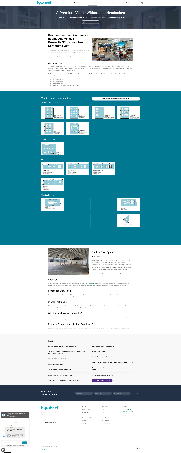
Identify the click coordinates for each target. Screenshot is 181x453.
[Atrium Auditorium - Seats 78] (78, 168)
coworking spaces (111, 294)
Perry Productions (53, 448)
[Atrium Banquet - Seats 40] (128, 168)
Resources (115, 3)
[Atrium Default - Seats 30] (52, 184)
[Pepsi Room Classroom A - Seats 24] (78, 204)
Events (105, 3)
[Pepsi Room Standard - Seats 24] (52, 220)
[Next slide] (129, 49)
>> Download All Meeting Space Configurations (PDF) (116, 99)
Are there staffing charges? (99, 352)
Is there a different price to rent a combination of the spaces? (109, 362)
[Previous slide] (95, 49)
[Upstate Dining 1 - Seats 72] (128, 112)
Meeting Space (77, 3)
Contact (128, 3)
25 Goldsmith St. (126, 409)
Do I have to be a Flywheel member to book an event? (63, 346)
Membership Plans (62, 3)
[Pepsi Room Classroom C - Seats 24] (128, 204)
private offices (93, 294)
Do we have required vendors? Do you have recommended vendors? (108, 369)
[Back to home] (43, 3)
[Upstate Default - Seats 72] (103, 112)
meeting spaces (85, 294)
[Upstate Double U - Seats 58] (78, 128)
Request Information (50, 422)
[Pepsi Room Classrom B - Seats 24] (103, 204)
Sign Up (136, 393)
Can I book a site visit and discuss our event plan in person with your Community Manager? (66, 352)
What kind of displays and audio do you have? (105, 357)
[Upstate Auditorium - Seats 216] (52, 112)
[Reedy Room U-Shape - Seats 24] (78, 220)
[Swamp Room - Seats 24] (128, 220)
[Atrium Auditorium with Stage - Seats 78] (103, 168)
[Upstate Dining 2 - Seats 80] (52, 128)
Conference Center (92, 3)
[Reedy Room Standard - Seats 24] (103, 220)
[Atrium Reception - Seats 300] (52, 168)
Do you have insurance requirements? (103, 375)
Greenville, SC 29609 (127, 411)
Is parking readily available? (56, 364)
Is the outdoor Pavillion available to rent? (104, 346)
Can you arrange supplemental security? (59, 370)
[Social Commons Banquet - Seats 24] (52, 148)
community (91, 283)
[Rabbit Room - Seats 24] (52, 235)
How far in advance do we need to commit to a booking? (64, 380)
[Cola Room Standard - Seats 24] (52, 204)
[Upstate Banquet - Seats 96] (78, 112)
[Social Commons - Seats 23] (78, 148)
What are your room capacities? (57, 359)
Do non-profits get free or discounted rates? (60, 375)
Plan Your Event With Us (92, 22)
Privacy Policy (44, 449)
